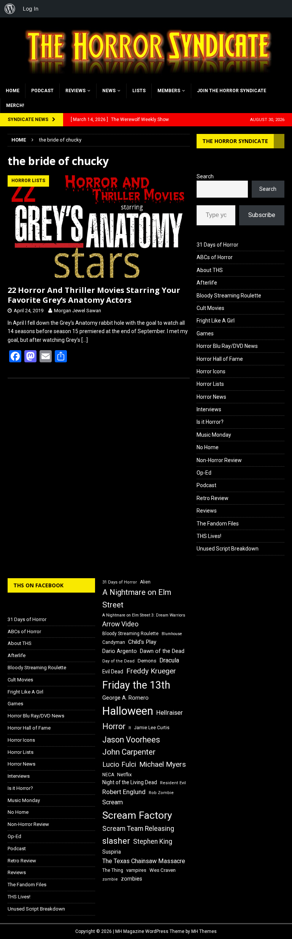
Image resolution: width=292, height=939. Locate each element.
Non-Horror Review (219, 460)
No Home (208, 447)
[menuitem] (10, 8)
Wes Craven (162, 870)
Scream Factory (137, 815)
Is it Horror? (210, 422)
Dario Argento (119, 651)
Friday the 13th (136, 685)
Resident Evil (173, 782)
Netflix (124, 774)
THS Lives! (209, 536)
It (130, 727)
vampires (136, 870)
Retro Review (213, 498)
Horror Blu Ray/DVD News (227, 346)
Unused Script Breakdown (228, 549)
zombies (131, 879)
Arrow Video (120, 624)
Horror (113, 726)
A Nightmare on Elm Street (136, 598)
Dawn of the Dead (162, 651)
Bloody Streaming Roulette (229, 296)
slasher (116, 841)
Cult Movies (210, 308)
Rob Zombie (161, 792)
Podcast (42, 90)
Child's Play (142, 642)
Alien (145, 582)
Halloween (127, 711)
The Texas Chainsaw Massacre (143, 861)
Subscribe (261, 215)
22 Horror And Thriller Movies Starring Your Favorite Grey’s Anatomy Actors (94, 295)
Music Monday (214, 435)
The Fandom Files (218, 524)
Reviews (75, 90)
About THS (210, 270)
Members (168, 90)
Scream (112, 802)
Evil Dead (112, 671)
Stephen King (152, 841)
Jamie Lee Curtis (152, 727)
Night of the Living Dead (129, 782)
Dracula (169, 660)
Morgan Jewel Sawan (77, 310)
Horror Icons (211, 371)
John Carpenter (129, 752)
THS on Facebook (38, 585)
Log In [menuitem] (30, 8)
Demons (147, 661)
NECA (108, 774)
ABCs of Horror (215, 257)
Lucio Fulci (119, 764)
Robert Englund (124, 792)
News (109, 90)
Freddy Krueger (151, 671)
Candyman (113, 642)
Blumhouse (172, 633)
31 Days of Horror (217, 245)
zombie (110, 879)
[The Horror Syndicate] (146, 79)
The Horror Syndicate (235, 141)
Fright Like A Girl (216, 321)
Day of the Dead (118, 661)
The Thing (112, 870)
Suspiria (111, 852)
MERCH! (15, 105)
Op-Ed (204, 473)
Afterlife (207, 283)
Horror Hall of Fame (220, 359)
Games (205, 333)
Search (205, 176)
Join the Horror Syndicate (231, 90)
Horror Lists (210, 384)
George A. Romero (125, 697)
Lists (139, 90)
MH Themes (204, 931)
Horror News (211, 397)
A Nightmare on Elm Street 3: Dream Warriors (143, 615)
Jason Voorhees (131, 739)
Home (12, 90)
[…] (84, 340)
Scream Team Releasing (138, 828)
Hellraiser (169, 712)
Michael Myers (162, 764)
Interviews (209, 409)
